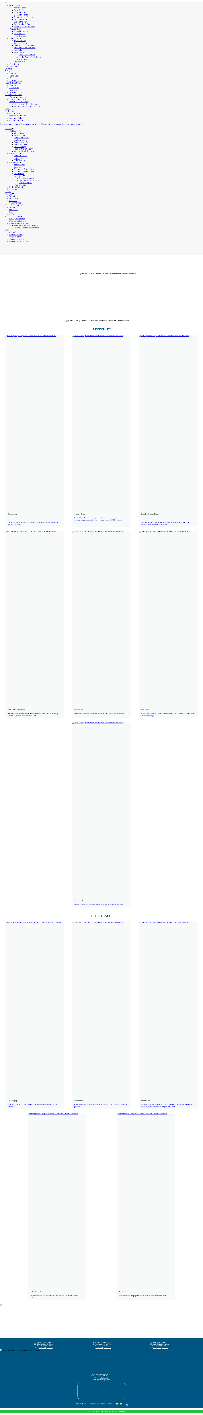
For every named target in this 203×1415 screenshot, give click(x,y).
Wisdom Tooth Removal (24, 26)
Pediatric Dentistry (17, 64)
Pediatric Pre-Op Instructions (26, 104)
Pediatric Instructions (18, 101)
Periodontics (14, 29)
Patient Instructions (13, 94)
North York (14, 76)
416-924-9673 (47, 1346)
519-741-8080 (162, 1346)
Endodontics (14, 38)
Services (8, 3)
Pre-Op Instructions (17, 97)
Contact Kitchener (17, 118)
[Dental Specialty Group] (41, 124)
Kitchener (13, 78)
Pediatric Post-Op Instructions (27, 106)
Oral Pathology (20, 22)
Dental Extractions (22, 12)
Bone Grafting (20, 10)
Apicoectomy (20, 40)
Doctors (8, 69)
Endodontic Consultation (24, 45)
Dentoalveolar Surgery (23, 17)
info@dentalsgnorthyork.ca (103, 1348)
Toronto (12, 73)
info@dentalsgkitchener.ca (160, 1348)
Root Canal (19, 52)
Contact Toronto (16, 113)
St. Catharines (15, 80)
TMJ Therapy (20, 36)
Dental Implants (21, 15)
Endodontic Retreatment (24, 47)
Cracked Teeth (20, 43)
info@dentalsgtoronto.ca (46, 1348)
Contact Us (9, 111)
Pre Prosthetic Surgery (24, 24)
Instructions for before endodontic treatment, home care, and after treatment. (99, 714)
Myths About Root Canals (30, 57)
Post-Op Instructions (18, 99)
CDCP (7, 109)
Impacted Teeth (21, 19)
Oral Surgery (14, 5)
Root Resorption (26, 59)
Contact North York (17, 116)
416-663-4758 (104, 1346)
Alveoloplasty (20, 8)
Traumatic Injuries (22, 62)
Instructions (19, 50)
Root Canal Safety (27, 55)
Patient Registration (13, 83)
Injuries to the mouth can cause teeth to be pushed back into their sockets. (98, 905)
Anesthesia (14, 66)
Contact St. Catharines (19, 120)
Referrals (8, 71)
